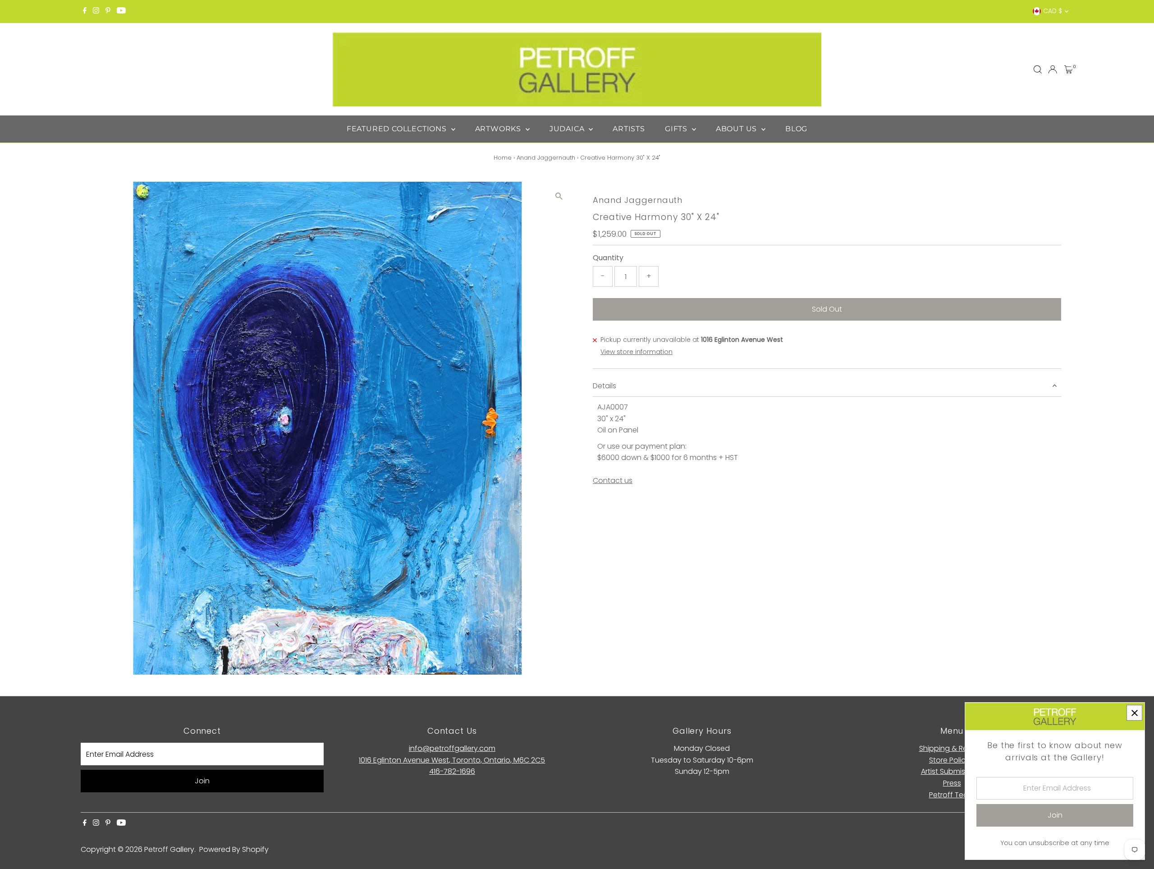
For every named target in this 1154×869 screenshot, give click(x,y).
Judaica (568, 128)
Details (604, 386)
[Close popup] (1134, 713)
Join (202, 781)
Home (503, 157)
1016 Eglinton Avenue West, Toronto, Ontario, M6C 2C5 (452, 760)
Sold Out (827, 309)
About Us (737, 128)
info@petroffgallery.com (452, 748)
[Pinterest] (108, 11)
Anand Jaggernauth (546, 157)
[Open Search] (1038, 69)
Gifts (677, 128)
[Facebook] (85, 11)
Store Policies (952, 760)
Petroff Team (952, 795)
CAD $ (1052, 10)
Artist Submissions (952, 771)
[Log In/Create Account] (1053, 69)
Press (952, 783)
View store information (636, 352)
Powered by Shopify (234, 849)
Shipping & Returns (952, 748)
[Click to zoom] (559, 196)
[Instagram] (96, 11)
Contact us (612, 480)
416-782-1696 (452, 771)
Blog (796, 128)
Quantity (608, 258)
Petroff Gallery (169, 849)
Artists (629, 128)
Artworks (499, 128)
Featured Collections (398, 128)
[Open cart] (1068, 69)
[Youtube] (121, 11)
